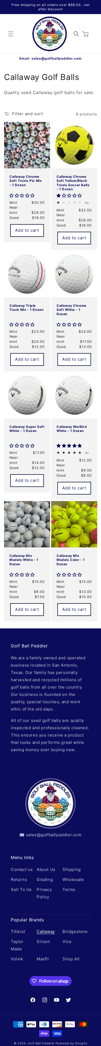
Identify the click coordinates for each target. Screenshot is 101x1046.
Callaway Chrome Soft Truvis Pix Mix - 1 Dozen (25, 181)
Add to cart (27, 230)
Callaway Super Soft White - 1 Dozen (26, 429)
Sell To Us (21, 889)
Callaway (46, 931)
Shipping (71, 869)
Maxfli (43, 958)
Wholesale (73, 879)
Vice (66, 941)
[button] (11, 34)
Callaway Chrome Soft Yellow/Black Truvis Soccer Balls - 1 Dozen (73, 183)
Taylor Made (17, 945)
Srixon (43, 941)
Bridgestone (74, 931)
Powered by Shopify (71, 1043)
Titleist (18, 931)
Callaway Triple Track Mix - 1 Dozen (26, 307)
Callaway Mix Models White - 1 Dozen (24, 559)
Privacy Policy (44, 893)
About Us (46, 869)
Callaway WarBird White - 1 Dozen (72, 429)
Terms (68, 889)
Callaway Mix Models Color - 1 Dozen (71, 559)
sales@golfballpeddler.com (57, 58)
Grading (45, 879)
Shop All (71, 958)
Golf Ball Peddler (41, 1043)
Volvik (17, 958)
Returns (19, 879)
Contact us (22, 869)
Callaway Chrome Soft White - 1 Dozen (71, 309)
